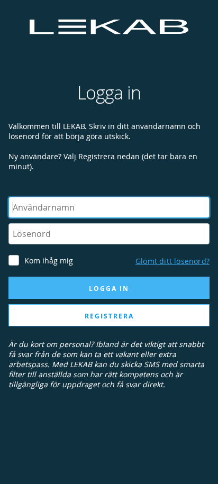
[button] (172, 259)
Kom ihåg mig (48, 260)
